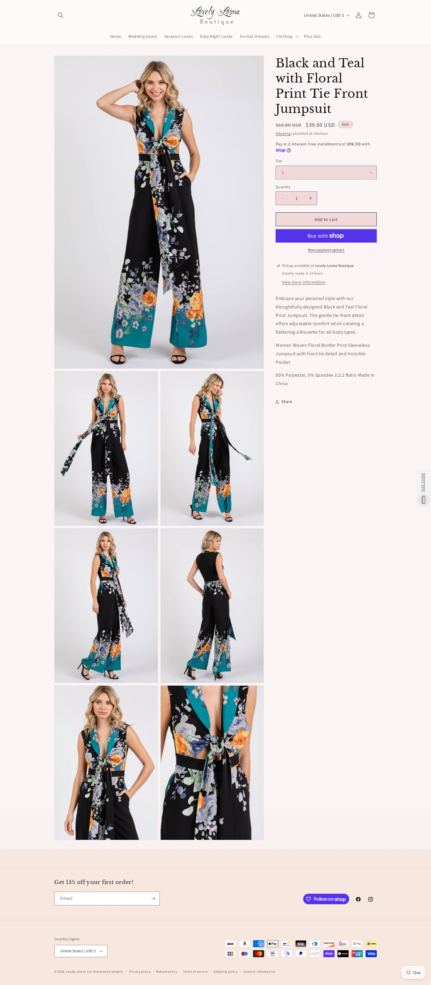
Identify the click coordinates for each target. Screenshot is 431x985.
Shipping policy (225, 971)
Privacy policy (140, 971)
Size (279, 160)
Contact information (259, 971)
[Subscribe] (153, 898)
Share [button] (286, 401)
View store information (303, 282)
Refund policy (166, 971)
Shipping (283, 133)
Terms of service (195, 971)
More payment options (326, 250)
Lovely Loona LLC (79, 971)
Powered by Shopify (108, 971)
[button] (60, 15)
